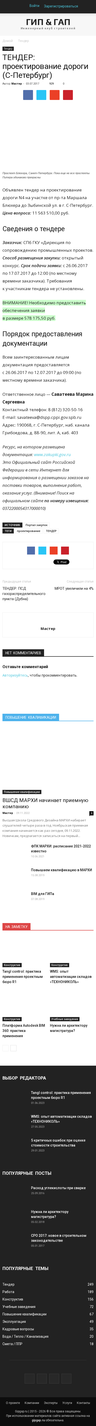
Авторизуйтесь (15, 675)
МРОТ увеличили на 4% (74, 588)
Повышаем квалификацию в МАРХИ (61, 870)
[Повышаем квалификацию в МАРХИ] (14, 876)
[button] (89, 6)
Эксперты (51, 1403)
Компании (32, 1403)
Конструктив (12, 965)
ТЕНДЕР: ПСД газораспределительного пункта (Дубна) (24, 593)
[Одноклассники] (54, 1379)
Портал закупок (37, 525)
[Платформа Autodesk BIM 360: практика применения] (24, 1006)
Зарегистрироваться (61, 6)
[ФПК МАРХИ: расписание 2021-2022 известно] (14, 852)
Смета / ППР (12, 1344)
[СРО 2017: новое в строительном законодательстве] (14, 1241)
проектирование (28, 531)
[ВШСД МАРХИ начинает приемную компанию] (48, 761)
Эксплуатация (14, 1322)
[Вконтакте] (29, 1379)
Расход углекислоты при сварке (58, 1188)
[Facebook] (42, 1379)
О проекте (13, 1403)
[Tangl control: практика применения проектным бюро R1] (24, 952)
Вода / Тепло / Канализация (25, 1336)
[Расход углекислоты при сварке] (14, 1194)
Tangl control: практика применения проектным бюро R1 (22, 976)
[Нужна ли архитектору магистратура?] (72, 1006)
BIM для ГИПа (42, 894)
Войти (34, 6)
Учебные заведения (64, 1019)
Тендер (8, 48)
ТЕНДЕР (51, 531)
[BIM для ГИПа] (14, 900)
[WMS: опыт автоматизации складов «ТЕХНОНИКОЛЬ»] (72, 952)
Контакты (83, 1403)
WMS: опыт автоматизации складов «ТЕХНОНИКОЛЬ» (71, 976)
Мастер (16, 83)
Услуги (67, 1403)
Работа (8, 1292)
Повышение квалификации (22, 792)
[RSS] (66, 1379)
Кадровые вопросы (18, 1329)
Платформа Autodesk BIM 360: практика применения (23, 1030)
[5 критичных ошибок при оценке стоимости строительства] (14, 1146)
